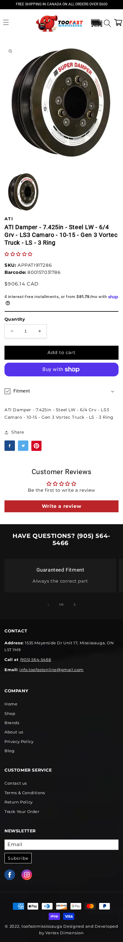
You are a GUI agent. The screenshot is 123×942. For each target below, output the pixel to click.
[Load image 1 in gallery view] (23, 191)
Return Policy (18, 802)
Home (10, 704)
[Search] (106, 22)
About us (13, 732)
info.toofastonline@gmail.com (51, 669)
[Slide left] (48, 604)
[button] (6, 22)
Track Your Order (21, 811)
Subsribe (18, 858)
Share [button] (17, 432)
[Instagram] (29, 874)
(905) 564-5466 (35, 659)
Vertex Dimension (64, 932)
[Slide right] (74, 604)
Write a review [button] (61, 506)
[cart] (118, 22)
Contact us (15, 783)
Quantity (14, 319)
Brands (11, 722)
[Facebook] (12, 874)
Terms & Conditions (24, 792)
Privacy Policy (18, 741)
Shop (9, 713)
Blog (9, 750)
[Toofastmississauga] (60, 22)
